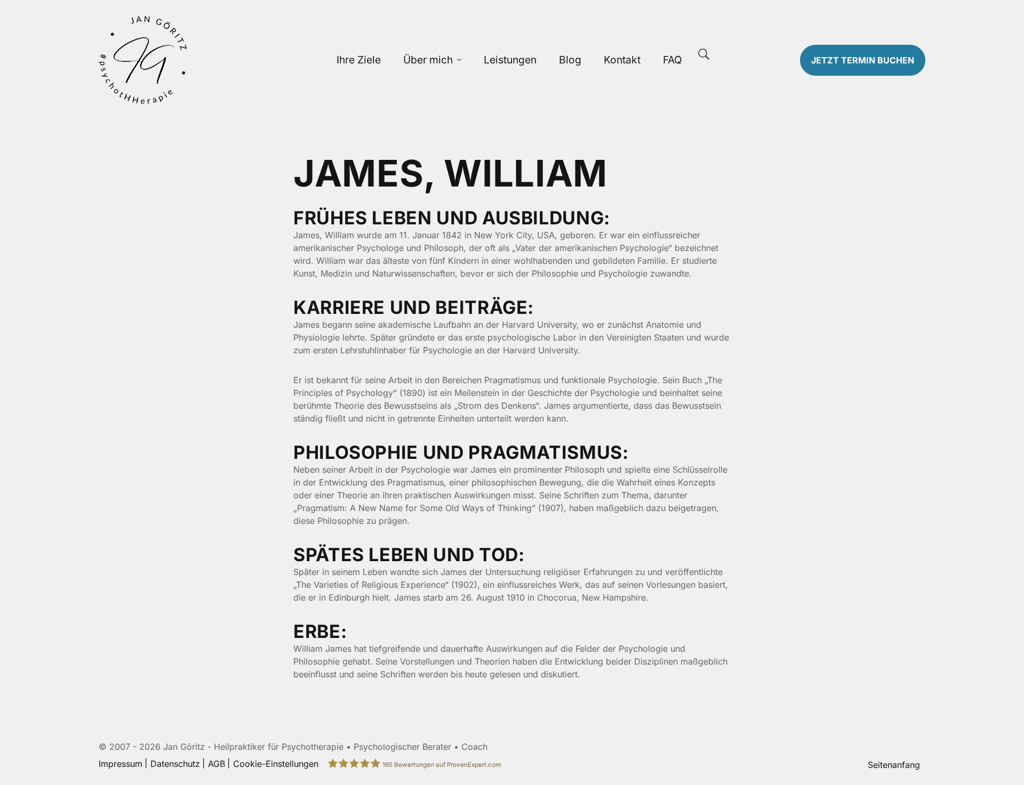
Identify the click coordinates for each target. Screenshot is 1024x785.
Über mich (428, 59)
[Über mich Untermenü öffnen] (459, 59)
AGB (216, 763)
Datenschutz (175, 763)
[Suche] (704, 54)
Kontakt (622, 59)
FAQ (672, 59)
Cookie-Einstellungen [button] (275, 763)
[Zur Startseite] (196, 60)
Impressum (120, 763)
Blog (570, 59)
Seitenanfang (894, 764)
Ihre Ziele (359, 59)
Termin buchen (862, 60)
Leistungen (510, 59)
